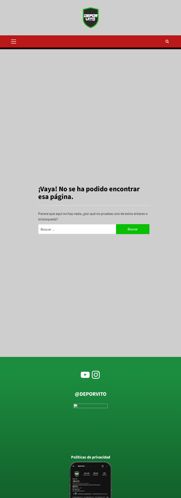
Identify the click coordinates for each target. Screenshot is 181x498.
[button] (15, 40)
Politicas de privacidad (90, 457)
